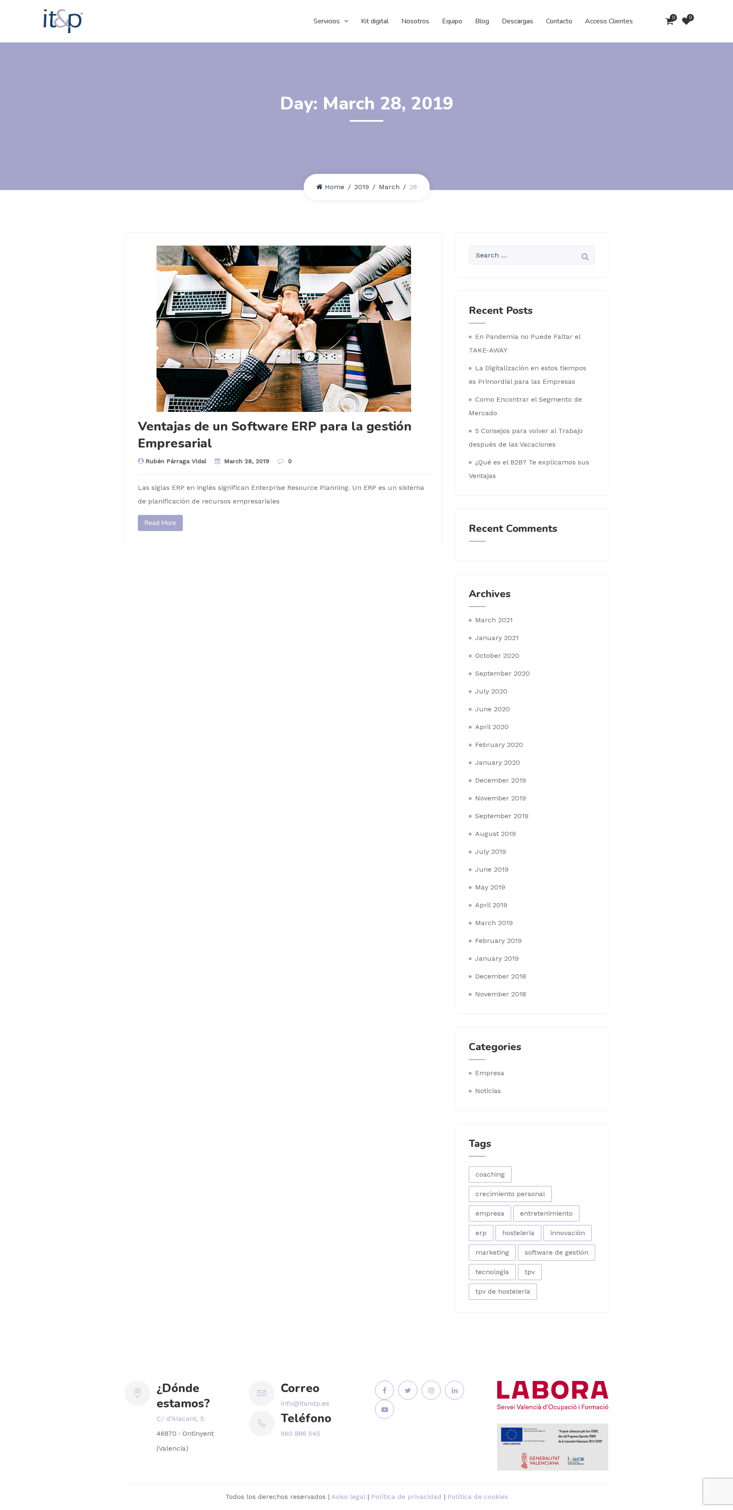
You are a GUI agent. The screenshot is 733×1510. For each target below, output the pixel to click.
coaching (490, 1174)
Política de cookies (478, 1497)
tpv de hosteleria (503, 1291)
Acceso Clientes (609, 21)
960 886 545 (300, 1433)
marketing (492, 1252)
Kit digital (375, 21)
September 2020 (502, 673)
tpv (530, 1272)
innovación (567, 1233)
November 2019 (500, 798)
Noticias (488, 1091)
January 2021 (497, 638)
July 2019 (490, 851)
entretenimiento (546, 1213)
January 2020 (497, 762)
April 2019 (491, 905)
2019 (361, 187)
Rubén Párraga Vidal (176, 461)
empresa (490, 1213)
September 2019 (502, 816)
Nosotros (415, 21)
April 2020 (492, 727)
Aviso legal (348, 1497)
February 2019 (498, 941)
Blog (482, 21)
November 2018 (500, 994)
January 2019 (497, 958)
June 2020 (492, 709)
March (389, 187)
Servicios (326, 21)
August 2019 (495, 834)
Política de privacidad (406, 1497)
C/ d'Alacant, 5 (180, 1419)
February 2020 (499, 745)
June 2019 (492, 869)
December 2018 (500, 976)
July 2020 (491, 691)
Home (334, 187)
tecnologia (492, 1272)
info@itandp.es (305, 1403)
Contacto (559, 21)
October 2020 (497, 656)
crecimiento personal (510, 1194)
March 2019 (494, 923)
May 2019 (490, 887)
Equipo (452, 21)
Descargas (517, 21)
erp (481, 1233)
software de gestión (556, 1252)
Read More (160, 523)
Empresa (489, 1073)
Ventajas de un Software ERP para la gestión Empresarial (274, 435)
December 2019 (500, 780)
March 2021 (494, 620)
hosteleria (518, 1233)
